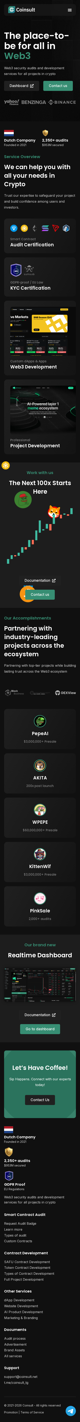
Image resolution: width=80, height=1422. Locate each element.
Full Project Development (23, 1279)
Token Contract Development (27, 1268)
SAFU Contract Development (27, 1262)
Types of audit (15, 1235)
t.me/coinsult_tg (16, 1383)
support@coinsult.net (20, 1377)
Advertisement (15, 1344)
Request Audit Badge (20, 1223)
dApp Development (19, 1300)
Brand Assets (14, 1350)
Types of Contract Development (29, 1273)
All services (13, 1356)
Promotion (11, 1412)
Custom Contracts (18, 1241)
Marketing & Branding (21, 1318)
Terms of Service (32, 1412)
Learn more (13, 1229)
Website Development (21, 1306)
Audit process (15, 1338)
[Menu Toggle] (70, 10)
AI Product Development (23, 1312)
